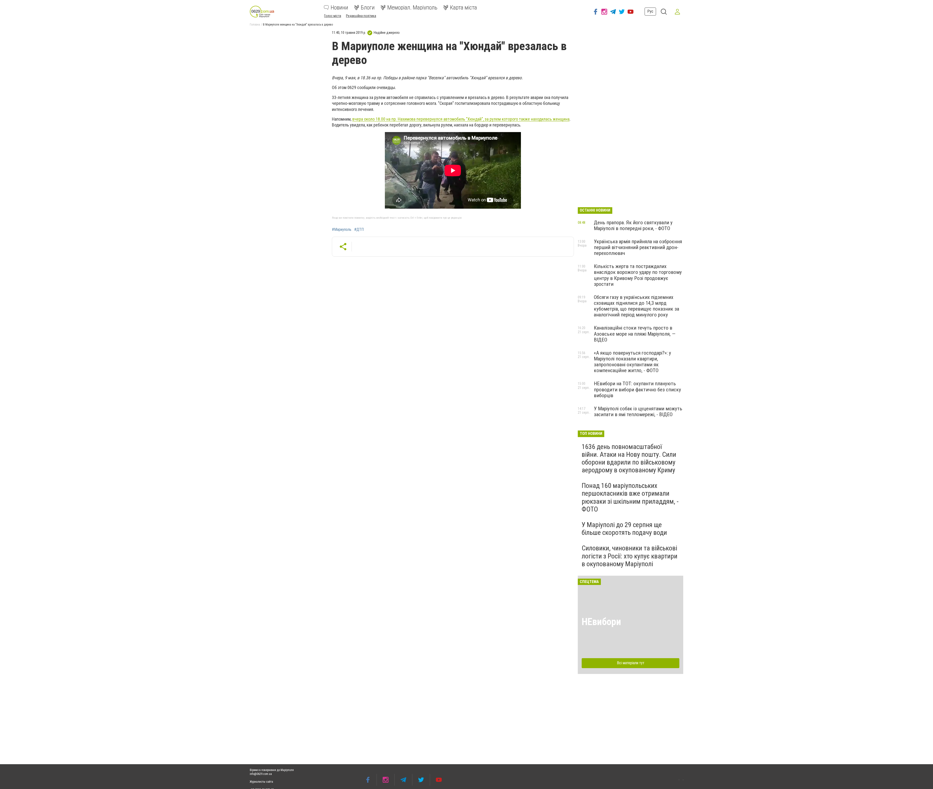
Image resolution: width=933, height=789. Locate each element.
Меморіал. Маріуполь (412, 7)
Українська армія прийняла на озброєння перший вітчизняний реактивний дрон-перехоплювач (638, 247)
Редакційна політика (361, 16)
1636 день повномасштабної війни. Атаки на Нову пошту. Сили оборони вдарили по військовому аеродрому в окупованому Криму (629, 458)
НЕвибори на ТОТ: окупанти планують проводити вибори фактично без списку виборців (637, 389)
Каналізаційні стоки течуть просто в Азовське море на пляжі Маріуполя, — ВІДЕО (634, 333)
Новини (339, 7)
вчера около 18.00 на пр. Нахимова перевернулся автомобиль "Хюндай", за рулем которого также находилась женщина (461, 119)
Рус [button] (650, 11)
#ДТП (359, 229)
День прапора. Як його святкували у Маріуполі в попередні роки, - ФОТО (633, 225)
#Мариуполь (341, 229)
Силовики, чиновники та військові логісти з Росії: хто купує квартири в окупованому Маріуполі (629, 556)
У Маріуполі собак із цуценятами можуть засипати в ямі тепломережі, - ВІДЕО (638, 411)
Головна (255, 24)
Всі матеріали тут (630, 663)
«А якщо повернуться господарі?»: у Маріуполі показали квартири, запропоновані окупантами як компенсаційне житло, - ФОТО (632, 361)
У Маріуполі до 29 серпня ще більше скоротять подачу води (624, 529)
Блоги (368, 7)
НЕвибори (601, 622)
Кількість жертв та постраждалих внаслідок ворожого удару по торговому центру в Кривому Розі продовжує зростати (638, 275)
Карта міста (463, 7)
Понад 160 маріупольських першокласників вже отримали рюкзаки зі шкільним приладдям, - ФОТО (630, 497)
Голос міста (332, 16)
